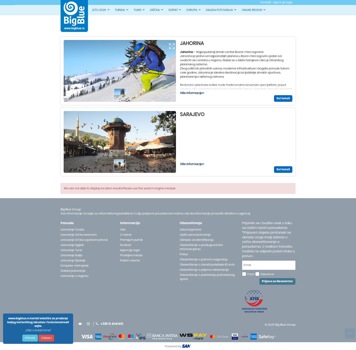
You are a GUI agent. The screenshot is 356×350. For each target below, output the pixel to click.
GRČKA (155, 10)
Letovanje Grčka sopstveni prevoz (84, 240)
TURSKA (120, 10)
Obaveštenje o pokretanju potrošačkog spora (207, 277)
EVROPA (191, 10)
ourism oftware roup (186, 346)
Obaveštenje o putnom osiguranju (204, 259)
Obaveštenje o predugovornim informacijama (201, 247)
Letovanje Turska (72, 229)
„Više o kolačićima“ (38, 330)
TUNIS (137, 10)
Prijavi (251, 274)
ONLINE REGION (252, 10)
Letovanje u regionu (74, 276)
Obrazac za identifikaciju (197, 240)
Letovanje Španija (73, 260)
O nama (125, 234)
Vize (123, 229)
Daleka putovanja (73, 270)
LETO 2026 (99, 10)
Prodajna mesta (131, 255)
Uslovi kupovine (190, 229)
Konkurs (125, 245)
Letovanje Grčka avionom (79, 234)
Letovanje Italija (71, 255)
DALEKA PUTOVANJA (219, 10)
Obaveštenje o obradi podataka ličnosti (207, 264)
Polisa (184, 254)
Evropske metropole (75, 265)
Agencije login (130, 250)
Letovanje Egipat (72, 245)
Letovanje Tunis (71, 250)
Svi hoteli (283, 98)
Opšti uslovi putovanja (195, 234)
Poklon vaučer (130, 260)
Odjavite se (267, 274)
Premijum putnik (131, 240)
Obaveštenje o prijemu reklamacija (204, 269)
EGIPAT (173, 10)
